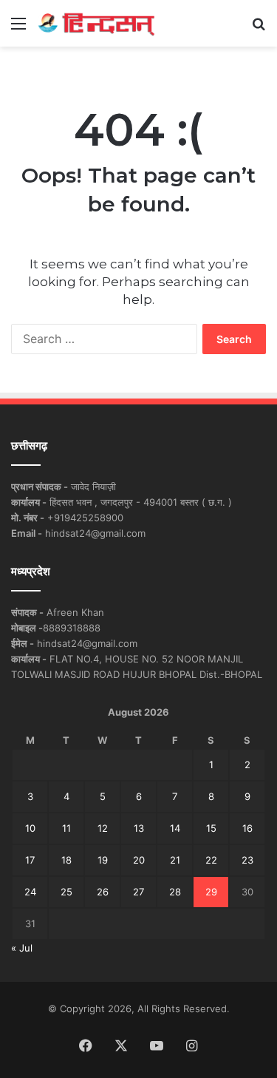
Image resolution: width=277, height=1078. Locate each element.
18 (66, 860)
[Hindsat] (96, 23)
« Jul (22, 948)
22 (211, 860)
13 (139, 828)
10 (30, 828)
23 (247, 860)
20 (139, 860)
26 (103, 892)
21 (175, 860)
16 (247, 828)
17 (30, 860)
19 (103, 860)
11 (66, 828)
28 (175, 892)
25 (66, 892)
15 (211, 828)
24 (30, 892)
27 (138, 892)
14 (175, 828)
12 (103, 828)
